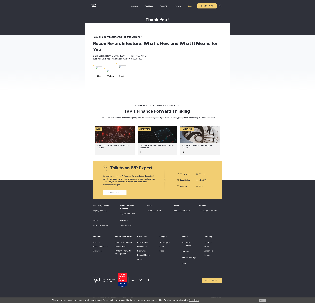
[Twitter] (140, 280)
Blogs (161, 251)
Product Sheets (143, 255)
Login (190, 6)
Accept (262, 300)
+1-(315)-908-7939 (127, 214)
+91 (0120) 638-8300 (101, 226)
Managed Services (100, 247)
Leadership (208, 251)
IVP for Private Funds (123, 242)
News (184, 264)
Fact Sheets (142, 247)
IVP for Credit (120, 247)
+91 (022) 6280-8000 (208, 211)
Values (206, 247)
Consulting (97, 251)
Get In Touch (211, 280)
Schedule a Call (115, 193)
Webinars (185, 251)
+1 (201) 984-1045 (100, 211)
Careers (207, 255)
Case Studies (142, 242)
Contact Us (207, 6)
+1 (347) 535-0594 (153, 211)
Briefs (161, 247)
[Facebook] (148, 280)
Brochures (141, 251)
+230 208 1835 (126, 226)
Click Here (194, 300)
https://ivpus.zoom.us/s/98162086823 (124, 59)
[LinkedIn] (133, 280)
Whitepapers (164, 242)
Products (96, 242)
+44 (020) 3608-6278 (181, 211)
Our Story (208, 242)
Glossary (140, 259)
